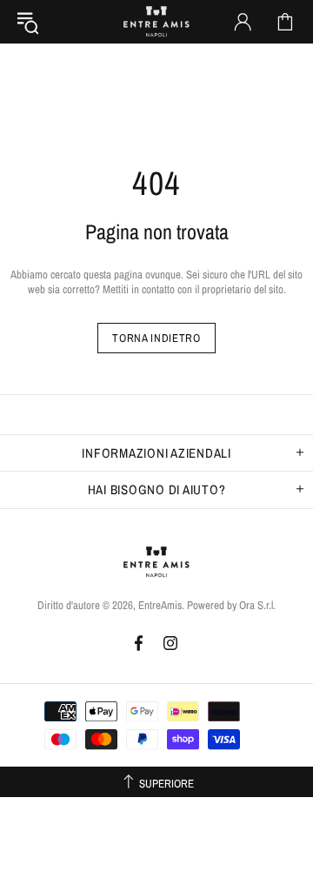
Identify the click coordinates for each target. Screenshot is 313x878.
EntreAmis (156, 21)
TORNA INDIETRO (156, 338)
